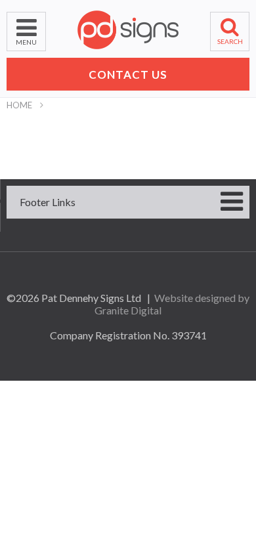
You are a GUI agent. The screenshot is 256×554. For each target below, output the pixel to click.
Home (19, 105)
